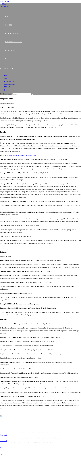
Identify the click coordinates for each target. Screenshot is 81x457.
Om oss (6, 78)
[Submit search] (32, 94)
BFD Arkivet (8, 87)
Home (6, 75)
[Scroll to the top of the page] (0, 445)
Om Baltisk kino (9, 84)
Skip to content (4, 1)
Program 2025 (9, 81)
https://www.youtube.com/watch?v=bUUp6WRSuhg (20, 155)
